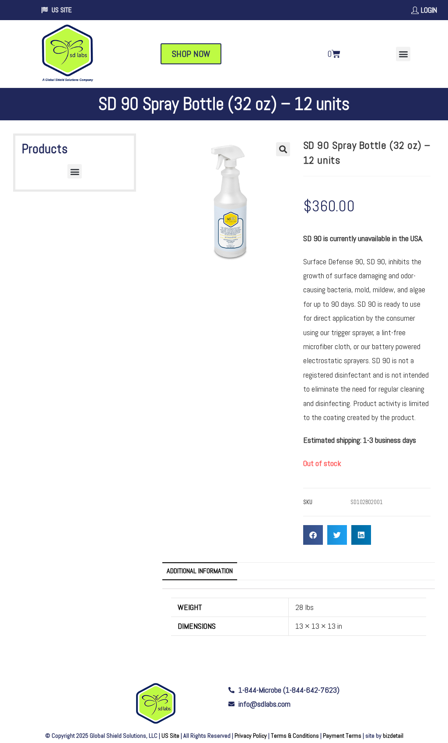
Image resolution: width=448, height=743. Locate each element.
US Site (170, 735)
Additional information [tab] (200, 570)
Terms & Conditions (295, 735)
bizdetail (393, 735)
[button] (403, 54)
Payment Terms (342, 735)
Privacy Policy (250, 735)
